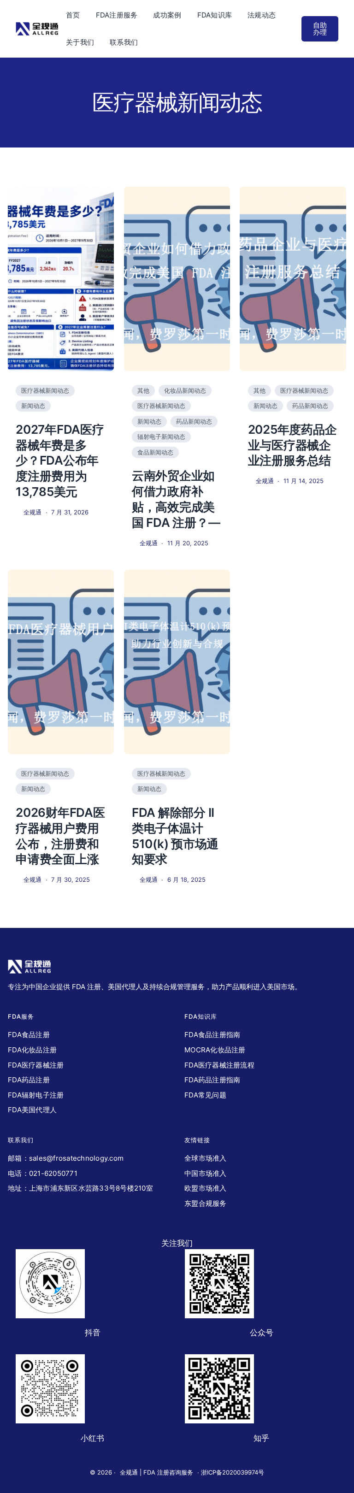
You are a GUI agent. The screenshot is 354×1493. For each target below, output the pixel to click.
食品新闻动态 (155, 452)
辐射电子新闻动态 (161, 436)
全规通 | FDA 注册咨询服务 (156, 1472)
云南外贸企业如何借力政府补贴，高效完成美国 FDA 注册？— (176, 499)
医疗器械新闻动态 (45, 390)
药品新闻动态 (194, 421)
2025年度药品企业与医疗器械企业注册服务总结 (292, 445)
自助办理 (320, 28)
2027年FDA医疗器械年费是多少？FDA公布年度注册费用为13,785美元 (60, 460)
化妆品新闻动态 (185, 390)
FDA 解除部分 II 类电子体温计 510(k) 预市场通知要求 (175, 836)
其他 (143, 390)
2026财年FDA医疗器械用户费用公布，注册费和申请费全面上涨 (60, 836)
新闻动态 (33, 405)
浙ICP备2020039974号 (232, 1472)
